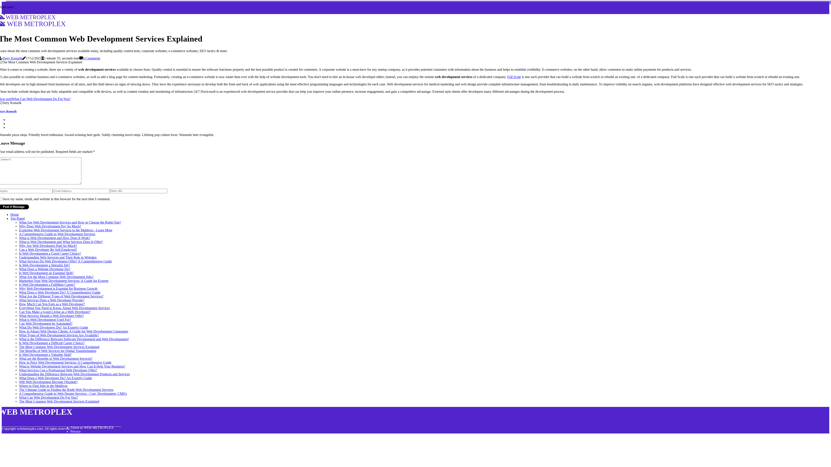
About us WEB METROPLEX (92, 427)
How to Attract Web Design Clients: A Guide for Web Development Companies (73, 331)
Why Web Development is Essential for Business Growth (58, 288)
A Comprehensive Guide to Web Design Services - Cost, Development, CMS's (73, 393)
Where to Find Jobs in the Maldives (43, 386)
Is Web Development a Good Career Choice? (50, 253)
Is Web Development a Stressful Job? (44, 265)
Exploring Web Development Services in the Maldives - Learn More (65, 230)
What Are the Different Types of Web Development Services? (61, 296)
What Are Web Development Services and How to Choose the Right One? (70, 222)
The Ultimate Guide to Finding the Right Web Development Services (66, 390)
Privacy (75, 431)
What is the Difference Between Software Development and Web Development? (74, 339)
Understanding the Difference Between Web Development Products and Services (74, 374)
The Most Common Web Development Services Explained (59, 347)
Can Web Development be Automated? (45, 323)
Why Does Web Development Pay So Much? (50, 226)
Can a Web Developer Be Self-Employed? (48, 249)
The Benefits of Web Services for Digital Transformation (57, 351)
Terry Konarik (12, 58)
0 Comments (91, 58)
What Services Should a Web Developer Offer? (51, 316)
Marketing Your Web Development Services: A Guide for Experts (63, 281)
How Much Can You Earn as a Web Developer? (52, 304)
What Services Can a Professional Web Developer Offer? (58, 370)
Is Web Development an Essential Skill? (46, 273)
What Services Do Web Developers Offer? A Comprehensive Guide (65, 261)
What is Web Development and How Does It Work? (54, 238)
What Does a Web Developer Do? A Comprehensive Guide (59, 292)
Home (14, 214)
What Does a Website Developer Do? (44, 269)
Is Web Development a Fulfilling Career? (47, 284)
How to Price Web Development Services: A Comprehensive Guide (65, 362)
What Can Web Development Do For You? (48, 397)
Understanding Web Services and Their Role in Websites (58, 257)
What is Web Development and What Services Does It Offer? (61, 242)
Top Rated (17, 218)
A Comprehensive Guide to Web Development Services (57, 234)
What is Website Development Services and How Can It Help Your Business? (72, 366)
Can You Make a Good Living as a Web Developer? (54, 312)
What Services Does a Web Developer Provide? (51, 300)
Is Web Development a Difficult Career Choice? (52, 343)
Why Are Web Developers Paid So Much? (48, 246)
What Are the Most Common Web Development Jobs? (56, 277)
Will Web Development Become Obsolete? (48, 382)
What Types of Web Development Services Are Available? (59, 335)
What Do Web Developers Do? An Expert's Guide (53, 327)
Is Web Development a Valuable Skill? (45, 355)
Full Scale (514, 77)
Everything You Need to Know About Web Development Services (64, 308)
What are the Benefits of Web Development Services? (55, 358)
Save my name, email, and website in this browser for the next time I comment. (56, 199)
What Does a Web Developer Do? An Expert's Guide (55, 378)
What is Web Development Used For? (45, 319)
